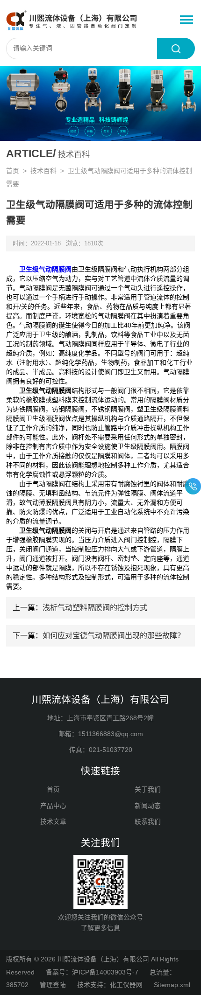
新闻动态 (148, 805)
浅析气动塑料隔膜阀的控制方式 (95, 607)
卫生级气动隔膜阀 (45, 269)
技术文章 (53, 821)
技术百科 (43, 170)
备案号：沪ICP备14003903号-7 (92, 972)
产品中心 (53, 805)
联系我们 (148, 821)
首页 (12, 170)
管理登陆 (53, 984)
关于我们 (148, 789)
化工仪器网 (126, 984)
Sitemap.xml (172, 984)
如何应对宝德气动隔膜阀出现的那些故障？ (114, 635)
